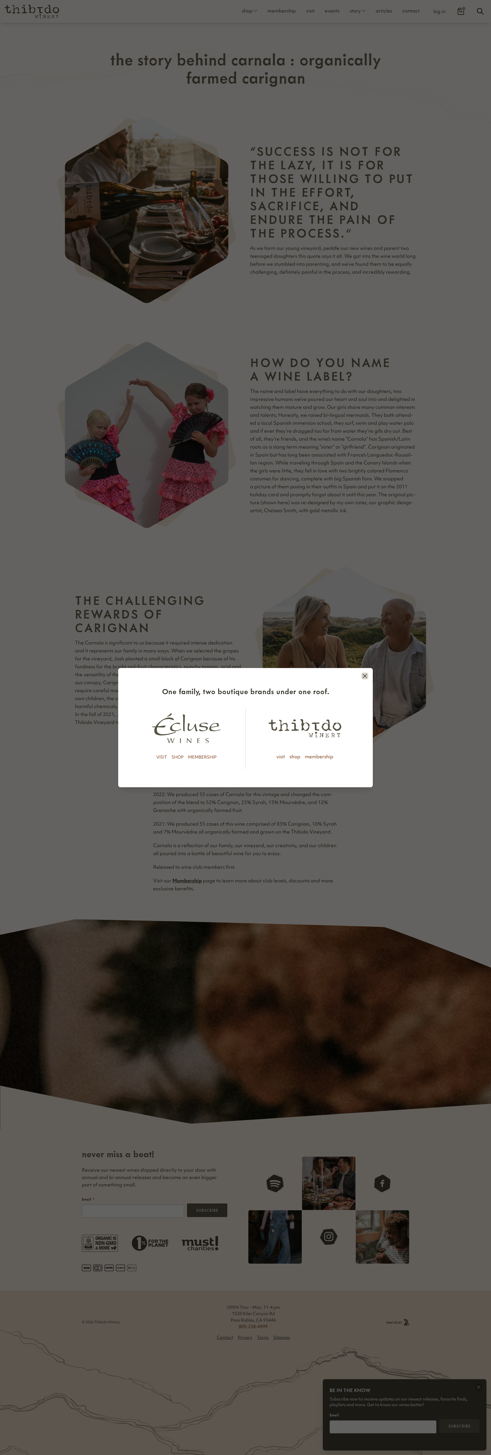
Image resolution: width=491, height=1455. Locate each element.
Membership (202, 757)
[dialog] (245, 727)
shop (295, 756)
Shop (178, 757)
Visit (161, 757)
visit (280, 756)
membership (319, 756)
